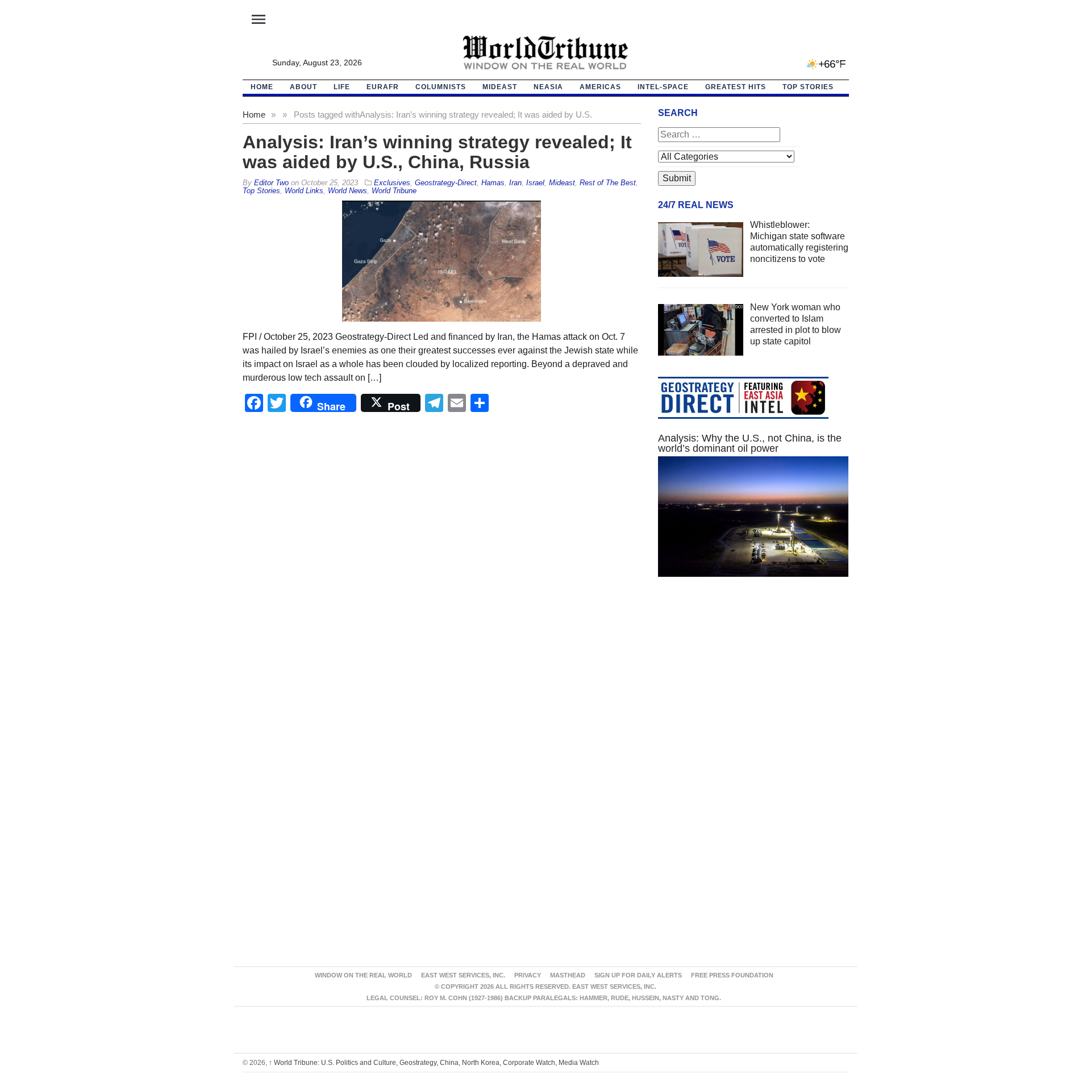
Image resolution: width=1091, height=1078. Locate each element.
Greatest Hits (735, 87)
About (303, 87)
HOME (262, 87)
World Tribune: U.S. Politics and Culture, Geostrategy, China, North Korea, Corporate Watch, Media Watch (434, 1063)
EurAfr (383, 87)
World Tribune (394, 190)
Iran (515, 182)
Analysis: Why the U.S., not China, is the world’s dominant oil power (750, 443)
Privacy (527, 975)
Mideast (499, 87)
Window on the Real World (363, 975)
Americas (600, 87)
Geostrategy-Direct (446, 182)
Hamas (493, 182)
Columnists (440, 87)
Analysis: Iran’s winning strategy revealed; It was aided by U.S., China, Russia (437, 152)
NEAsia (548, 87)
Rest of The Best (608, 182)
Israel (535, 182)
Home (254, 114)
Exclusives (392, 182)
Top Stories (808, 87)
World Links (304, 190)
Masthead (567, 975)
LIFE (342, 87)
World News (347, 190)
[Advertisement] (753, 693)
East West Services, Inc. (463, 975)
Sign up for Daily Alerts (638, 975)
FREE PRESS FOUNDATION (732, 975)
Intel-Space (663, 87)
